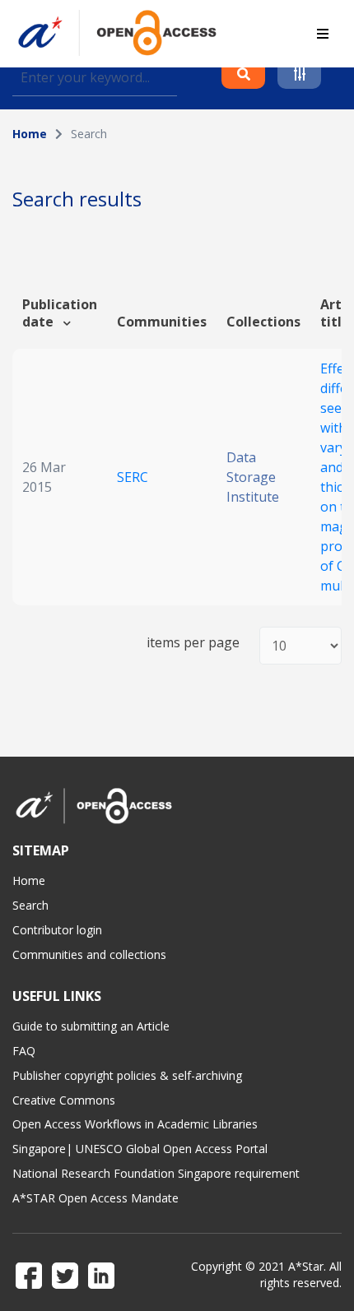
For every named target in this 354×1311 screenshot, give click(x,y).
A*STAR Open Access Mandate (95, 1198)
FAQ (23, 1051)
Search (30, 905)
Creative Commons (63, 1100)
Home (29, 133)
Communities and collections (89, 954)
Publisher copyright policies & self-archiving (127, 1075)
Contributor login (57, 930)
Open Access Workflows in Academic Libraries (135, 1124)
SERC (132, 477)
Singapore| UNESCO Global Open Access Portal (140, 1148)
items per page (193, 642)
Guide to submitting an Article (91, 1026)
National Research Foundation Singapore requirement (156, 1173)
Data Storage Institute (252, 477)
